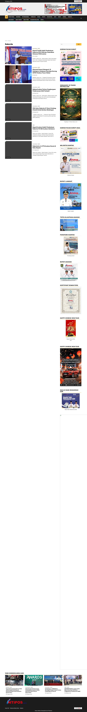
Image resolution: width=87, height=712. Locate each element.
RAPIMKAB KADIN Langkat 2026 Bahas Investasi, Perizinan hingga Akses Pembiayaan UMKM (72, 690)
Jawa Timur (26, 19)
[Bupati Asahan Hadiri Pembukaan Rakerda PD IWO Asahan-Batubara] (18, 131)
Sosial (38, 16)
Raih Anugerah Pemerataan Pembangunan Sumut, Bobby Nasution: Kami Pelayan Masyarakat (32, 690)
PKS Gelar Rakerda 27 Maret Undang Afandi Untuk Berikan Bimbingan (44, 109)
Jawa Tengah (19, 19)
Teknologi (33, 16)
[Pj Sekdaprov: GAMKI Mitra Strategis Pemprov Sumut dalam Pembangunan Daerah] (53, 680)
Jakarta (70, 16)
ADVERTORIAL (11, 16)
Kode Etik (7, 708)
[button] (70, 367)
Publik (33, 125)
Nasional (18, 16)
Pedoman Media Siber (14, 708)
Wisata (43, 16)
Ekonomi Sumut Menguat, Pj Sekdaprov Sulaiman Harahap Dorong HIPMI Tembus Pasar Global (45, 71)
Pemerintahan (35, 48)
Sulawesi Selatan (34, 19)
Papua (42, 19)
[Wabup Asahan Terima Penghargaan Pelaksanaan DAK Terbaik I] (18, 93)
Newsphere (43, 710)
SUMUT (59, 16)
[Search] (81, 18)
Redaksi (21, 708)
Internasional (25, 16)
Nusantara (49, 16)
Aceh (55, 16)
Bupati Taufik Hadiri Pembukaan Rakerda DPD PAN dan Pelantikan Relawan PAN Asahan (43, 52)
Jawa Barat (11, 19)
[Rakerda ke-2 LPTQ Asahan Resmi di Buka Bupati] (18, 150)
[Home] (6, 17)
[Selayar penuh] (79, 385)
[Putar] (61, 385)
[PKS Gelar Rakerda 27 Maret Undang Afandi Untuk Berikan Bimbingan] (18, 112)
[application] (70, 367)
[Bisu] (78, 385)
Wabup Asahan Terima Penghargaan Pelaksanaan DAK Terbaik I (44, 90)
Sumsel (64, 16)
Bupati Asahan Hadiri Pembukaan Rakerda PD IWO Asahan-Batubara (44, 128)
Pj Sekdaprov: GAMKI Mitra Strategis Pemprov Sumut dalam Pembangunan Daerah (53, 690)
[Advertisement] (43, 30)
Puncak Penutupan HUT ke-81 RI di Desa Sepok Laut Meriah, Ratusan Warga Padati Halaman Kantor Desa (14, 690)
